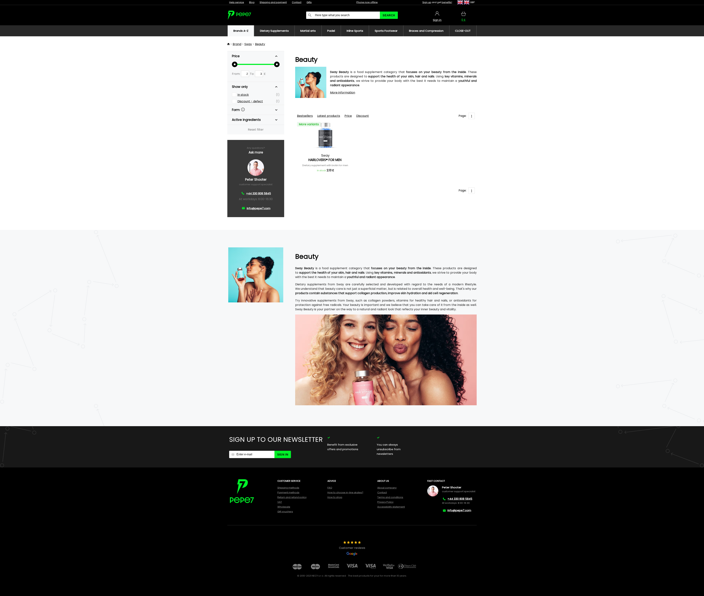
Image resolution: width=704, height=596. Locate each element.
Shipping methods (288, 487)
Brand (237, 44)
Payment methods (288, 492)
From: (236, 74)
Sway (248, 44)
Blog (251, 2)
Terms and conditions (390, 497)
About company (387, 487)
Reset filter (256, 129)
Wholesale (283, 507)
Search (389, 15)
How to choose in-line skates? (345, 492)
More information (342, 92)
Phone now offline (367, 2)
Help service (236, 2)
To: (252, 74)
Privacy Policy (385, 502)
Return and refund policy (292, 497)
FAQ (329, 487)
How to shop (334, 497)
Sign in (282, 454)
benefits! (447, 2)
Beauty (260, 44)
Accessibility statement (391, 507)
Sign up (426, 2)
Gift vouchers (285, 511)
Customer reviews (352, 548)
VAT (279, 502)
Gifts (309, 2)
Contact (296, 2)
